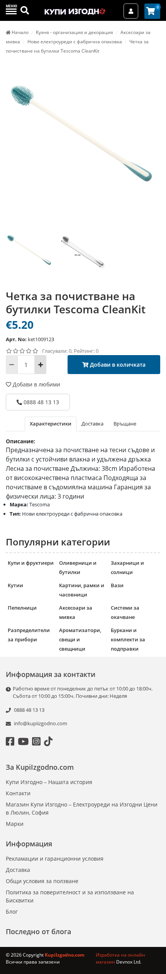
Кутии (15, 585)
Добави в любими (35, 384)
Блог (12, 911)
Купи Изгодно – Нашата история (49, 782)
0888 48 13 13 (40, 402)
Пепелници (22, 607)
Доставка (18, 869)
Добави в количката (117, 364)
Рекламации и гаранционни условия (54, 858)
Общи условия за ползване (42, 881)
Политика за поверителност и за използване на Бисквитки (70, 896)
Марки (15, 823)
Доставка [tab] (92, 423)
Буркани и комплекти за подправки (128, 639)
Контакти (18, 793)
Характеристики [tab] (50, 423)
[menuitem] (29, 255)
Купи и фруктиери (31, 562)
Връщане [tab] (124, 423)
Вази (117, 585)
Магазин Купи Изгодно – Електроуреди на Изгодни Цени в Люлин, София (82, 808)
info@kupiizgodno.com (40, 723)
